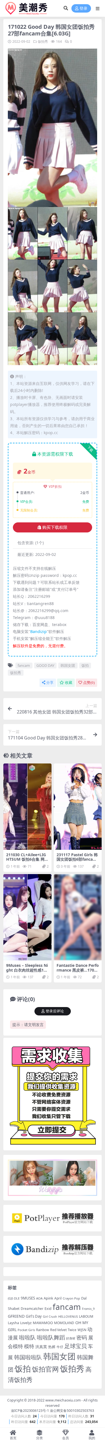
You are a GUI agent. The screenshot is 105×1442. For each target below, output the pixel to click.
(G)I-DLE (14, 1298)
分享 (49, 682)
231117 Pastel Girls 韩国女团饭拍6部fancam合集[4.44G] (77, 859)
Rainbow (42, 1330)
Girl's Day (34, 1316)
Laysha (13, 1322)
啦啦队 (27, 1337)
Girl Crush (50, 1317)
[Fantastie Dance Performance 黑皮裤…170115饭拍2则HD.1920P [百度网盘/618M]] (78, 917)
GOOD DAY (45, 665)
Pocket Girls (26, 1330)
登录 (83, 8)
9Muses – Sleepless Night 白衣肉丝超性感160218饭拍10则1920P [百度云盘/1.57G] (27, 972)
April (58, 1298)
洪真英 (41, 1346)
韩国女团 (67, 665)
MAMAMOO (43, 1322)
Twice (72, 1330)
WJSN (82, 1329)
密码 (81, 1337)
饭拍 (85, 665)
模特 (29, 1346)
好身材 (70, 1338)
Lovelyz (26, 1322)
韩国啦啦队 (28, 1357)
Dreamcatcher (32, 1308)
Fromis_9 (88, 1309)
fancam (24, 665)
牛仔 (60, 1347)
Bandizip (38, 631)
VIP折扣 (55, 486)
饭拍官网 (45, 1369)
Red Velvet (58, 1329)
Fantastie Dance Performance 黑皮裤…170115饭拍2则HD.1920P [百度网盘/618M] (78, 972)
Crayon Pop (71, 1298)
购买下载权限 (54, 527)
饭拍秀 (43, 41)
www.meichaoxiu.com (63, 1400)
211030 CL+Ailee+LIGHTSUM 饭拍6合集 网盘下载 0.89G (27, 859)
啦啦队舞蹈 (51, 1337)
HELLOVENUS (68, 1316)
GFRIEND (16, 1316)
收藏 (68, 682)
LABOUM (86, 1316)
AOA (39, 1298)
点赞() (89, 682)
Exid (48, 1308)
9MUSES (28, 1298)
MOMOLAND (64, 1322)
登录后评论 (55, 1011)
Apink (48, 1298)
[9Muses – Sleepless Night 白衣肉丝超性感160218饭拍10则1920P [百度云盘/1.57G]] (27, 917)
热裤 (51, 1346)
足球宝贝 (75, 1346)
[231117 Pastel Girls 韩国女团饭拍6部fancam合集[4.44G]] (78, 806)
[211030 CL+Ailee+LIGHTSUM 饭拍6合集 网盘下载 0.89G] (27, 806)
